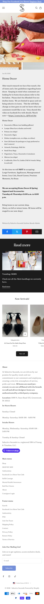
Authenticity (6, 471)
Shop (4, 463)
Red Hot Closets (8, 486)
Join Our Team (7, 521)
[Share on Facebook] (7, 231)
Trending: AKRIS (9, 274)
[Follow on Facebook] (3, 576)
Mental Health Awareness (11, 482)
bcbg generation (15, 340)
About (4, 490)
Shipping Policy (8, 524)
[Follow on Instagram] (9, 576)
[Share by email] (37, 231)
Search (4, 506)
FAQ (3, 517)
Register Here (35, 1)
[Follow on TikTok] (15, 576)
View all (22, 354)
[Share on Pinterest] (27, 231)
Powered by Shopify (32, 588)
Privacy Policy (7, 532)
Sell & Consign (7, 478)
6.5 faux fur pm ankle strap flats (15, 343)
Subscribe (9, 568)
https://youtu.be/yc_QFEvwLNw (22, 115)
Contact (5, 528)
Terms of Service (8, 539)
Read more (6, 287)
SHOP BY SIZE (7, 467)
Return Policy (7, 536)
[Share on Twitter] (17, 231)
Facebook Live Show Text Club (13, 475)
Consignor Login (8, 493)
